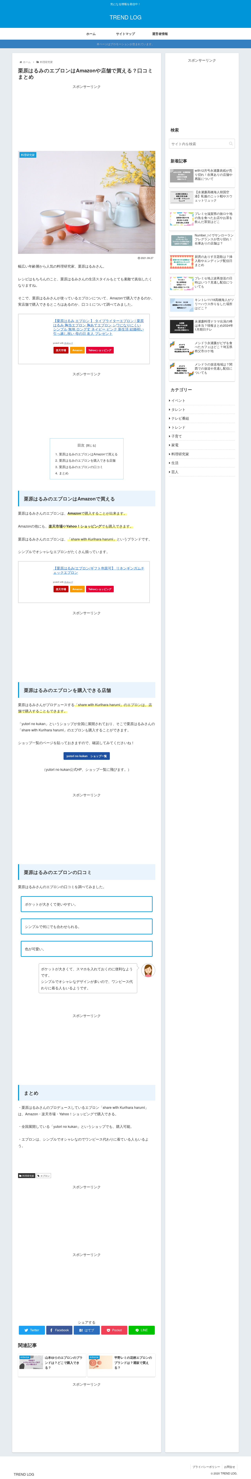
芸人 (174, 471)
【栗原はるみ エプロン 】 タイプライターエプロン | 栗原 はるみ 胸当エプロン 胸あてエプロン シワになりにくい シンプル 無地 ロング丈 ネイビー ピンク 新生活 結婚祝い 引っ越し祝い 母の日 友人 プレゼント (98, 327)
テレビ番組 (180, 418)
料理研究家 (28, 1175)
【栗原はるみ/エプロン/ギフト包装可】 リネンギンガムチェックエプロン (98, 570)
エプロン (45, 1175)
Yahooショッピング (99, 350)
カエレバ (68, 343)
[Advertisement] (86, 116)
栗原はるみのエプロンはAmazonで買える (88, 454)
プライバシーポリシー (206, 1467)
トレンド (178, 427)
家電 (174, 444)
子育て (176, 435)
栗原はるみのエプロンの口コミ (81, 466)
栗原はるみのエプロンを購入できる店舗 (87, 460)
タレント (178, 409)
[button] (230, 143)
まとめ (63, 473)
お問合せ (229, 1467)
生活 (174, 462)
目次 (81, 445)
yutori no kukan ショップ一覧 (86, 756)
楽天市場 (61, 350)
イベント (178, 400)
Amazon (77, 350)
